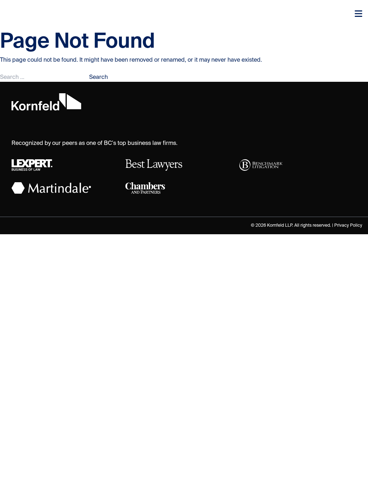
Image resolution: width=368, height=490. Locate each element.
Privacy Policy (348, 225)
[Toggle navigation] (358, 14)
